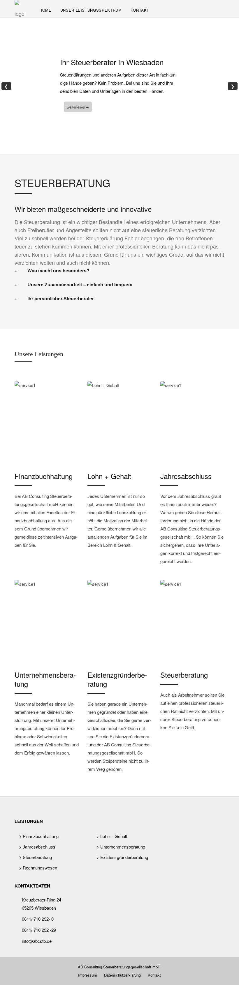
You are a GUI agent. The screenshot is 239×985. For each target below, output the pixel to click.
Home (45, 10)
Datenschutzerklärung (122, 975)
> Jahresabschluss (37, 847)
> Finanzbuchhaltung (39, 836)
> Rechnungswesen (38, 868)
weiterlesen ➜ (78, 106)
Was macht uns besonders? (58, 270)
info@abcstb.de (37, 941)
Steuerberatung (184, 675)
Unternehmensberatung (45, 679)
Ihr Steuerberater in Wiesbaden (112, 61)
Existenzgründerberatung (117, 679)
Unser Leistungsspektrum (91, 10)
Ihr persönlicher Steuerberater (60, 298)
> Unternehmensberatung (120, 847)
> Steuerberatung (35, 857)
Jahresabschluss (186, 476)
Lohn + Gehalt (109, 476)
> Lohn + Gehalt (111, 836)
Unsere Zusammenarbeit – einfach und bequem (79, 284)
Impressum (87, 975)
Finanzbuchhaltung (44, 476)
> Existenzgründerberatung (122, 857)
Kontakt (140, 10)
